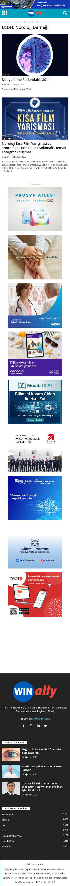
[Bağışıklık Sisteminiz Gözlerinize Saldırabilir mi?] (11, 754)
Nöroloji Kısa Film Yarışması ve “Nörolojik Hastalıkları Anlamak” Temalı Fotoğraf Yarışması (34, 147)
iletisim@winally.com (39, 719)
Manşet (6, 74)
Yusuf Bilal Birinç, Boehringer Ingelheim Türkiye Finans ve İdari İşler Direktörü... (42, 787)
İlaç (4, 825)
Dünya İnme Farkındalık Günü (26, 79)
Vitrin (4, 830)
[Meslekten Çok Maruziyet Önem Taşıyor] (11, 771)
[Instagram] (31, 726)
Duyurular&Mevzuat (12, 836)
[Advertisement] (35, 642)
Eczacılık (7, 846)
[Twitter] (46, 726)
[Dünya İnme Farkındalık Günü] (35, 55)
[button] (64, 13)
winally (5, 84)
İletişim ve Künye (35, 864)
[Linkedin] (39, 726)
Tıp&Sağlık (7, 138)
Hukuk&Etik (8, 841)
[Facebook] (24, 726)
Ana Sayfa (6, 22)
